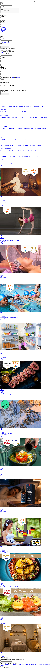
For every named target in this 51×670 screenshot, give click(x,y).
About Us (2, 664)
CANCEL (2, 16)
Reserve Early (3, 665)
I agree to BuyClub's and (12, 77)
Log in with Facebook (5, 82)
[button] (25, 17)
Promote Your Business (29, 664)
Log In (1, 31)
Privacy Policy (21, 664)
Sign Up (2, 32)
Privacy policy (19, 77)
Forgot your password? (5, 42)
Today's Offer (3, 28)
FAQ (1, 83)
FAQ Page (9, 1)
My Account (2, 30)
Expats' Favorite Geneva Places (43, 664)
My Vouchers (3, 29)
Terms (13, 77)
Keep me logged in (7, 41)
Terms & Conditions (11, 664)
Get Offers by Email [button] (4, 23)
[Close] (0, 34)
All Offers (2, 27)
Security (16, 664)
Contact (35, 664)
